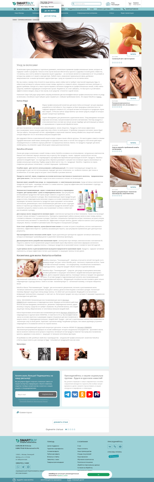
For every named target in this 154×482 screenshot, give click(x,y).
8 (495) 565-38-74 (21, 446)
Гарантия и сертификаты (55, 449)
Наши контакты (82, 449)
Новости (62, 9)
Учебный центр (78, 480)
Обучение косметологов (85, 459)
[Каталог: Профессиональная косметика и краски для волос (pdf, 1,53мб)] (26, 360)
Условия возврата (53, 451)
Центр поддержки (53, 446)
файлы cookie (63, 475)
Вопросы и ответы (53, 457)
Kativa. (99, 97)
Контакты (117, 9)
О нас (92, 9)
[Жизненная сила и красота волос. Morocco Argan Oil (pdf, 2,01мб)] (62, 360)
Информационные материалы (87, 13)
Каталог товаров (23, 9)
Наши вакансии (82, 457)
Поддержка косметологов (77, 9)
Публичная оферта (53, 454)
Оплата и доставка (103, 9)
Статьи (111, 13)
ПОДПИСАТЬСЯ (47, 394)
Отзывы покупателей (84, 454)
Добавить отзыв (61, 422)
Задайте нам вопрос (25, 480)
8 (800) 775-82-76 (21, 448)
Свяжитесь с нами (53, 459)
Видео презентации (127, 13)
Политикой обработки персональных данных (33, 401)
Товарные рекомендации (55, 462)
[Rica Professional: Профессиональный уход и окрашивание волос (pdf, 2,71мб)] (81, 360)
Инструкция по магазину (51, 480)
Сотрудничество (63, 13)
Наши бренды (19, 13)
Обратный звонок (132, 9)
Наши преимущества (84, 451)
